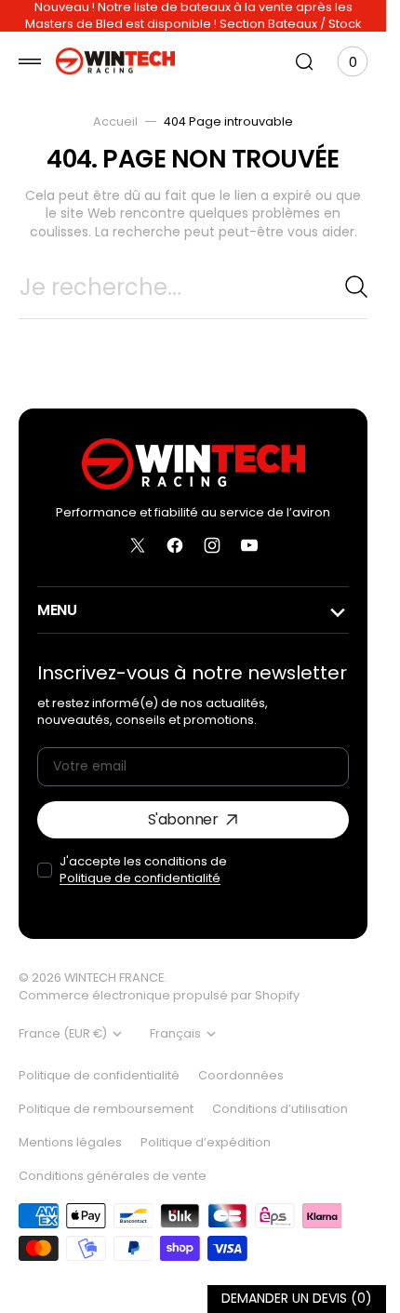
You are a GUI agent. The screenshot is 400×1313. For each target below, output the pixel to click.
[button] (30, 61)
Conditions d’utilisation (280, 1109)
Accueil (115, 121)
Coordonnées (241, 1075)
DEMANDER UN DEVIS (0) (296, 1298)
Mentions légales (70, 1142)
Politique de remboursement (106, 1109)
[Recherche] (356, 286)
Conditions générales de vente (113, 1176)
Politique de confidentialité (140, 878)
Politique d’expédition (205, 1142)
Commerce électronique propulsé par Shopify (159, 995)
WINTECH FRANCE (114, 977)
